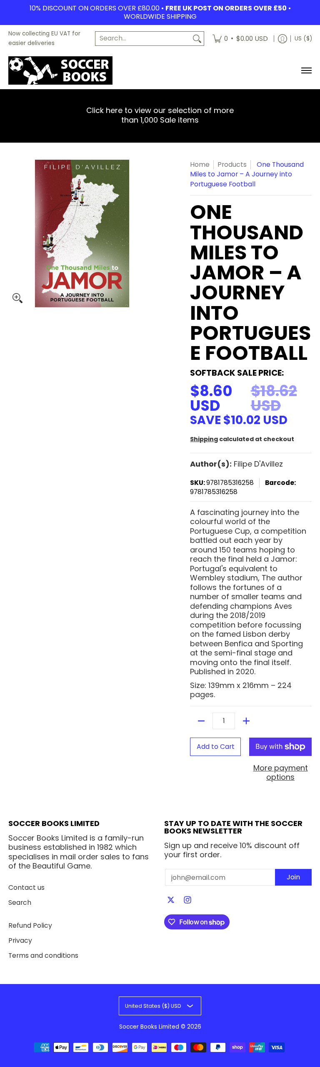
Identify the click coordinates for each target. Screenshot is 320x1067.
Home (200, 164)
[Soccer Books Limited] (60, 70)
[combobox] (142, 38)
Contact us (26, 887)
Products (232, 164)
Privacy (20, 940)
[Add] (246, 720)
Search (19, 902)
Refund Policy (30, 925)
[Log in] (282, 38)
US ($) (303, 39)
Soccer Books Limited (149, 1027)
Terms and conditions (43, 955)
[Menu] (306, 70)
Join (293, 877)
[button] (171, 901)
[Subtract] (201, 720)
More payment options (280, 772)
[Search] (197, 38)
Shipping (204, 439)
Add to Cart (216, 746)
